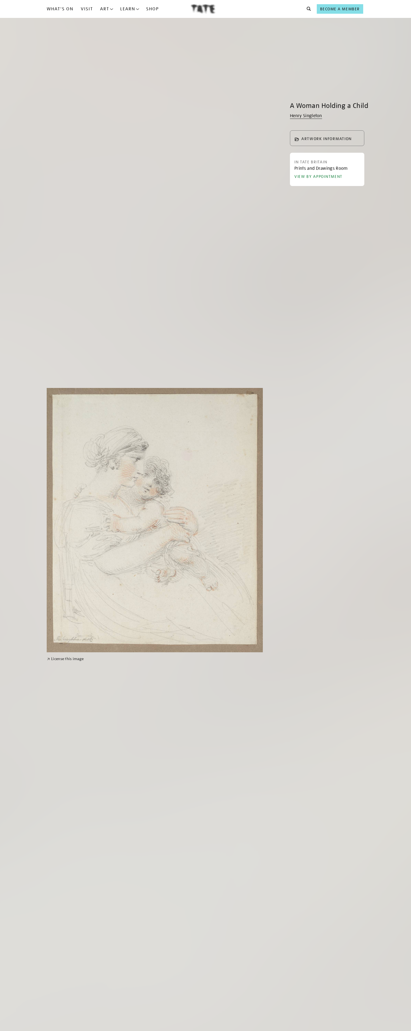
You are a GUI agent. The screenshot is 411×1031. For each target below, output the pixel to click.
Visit (87, 9)
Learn (127, 9)
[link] (65, 658)
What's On (60, 9)
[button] (307, 9)
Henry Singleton (306, 116)
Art (104, 9)
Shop (152, 9)
